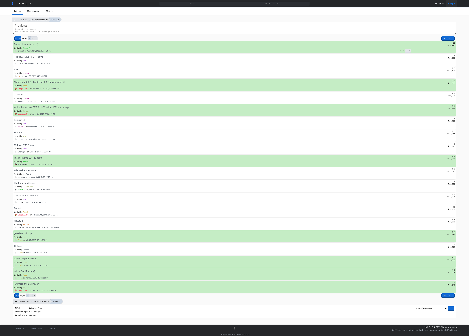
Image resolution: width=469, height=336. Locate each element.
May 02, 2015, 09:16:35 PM (37, 265)
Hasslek (26, 224)
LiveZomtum (23, 227)
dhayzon (26, 111)
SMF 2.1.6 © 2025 (432, 327)
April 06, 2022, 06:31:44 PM (36, 76)
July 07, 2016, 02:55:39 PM (35, 202)
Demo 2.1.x (20, 328)
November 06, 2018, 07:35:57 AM (41, 139)
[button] (33, 11)
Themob (21, 164)
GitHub (51, 328)
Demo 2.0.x (36, 328)
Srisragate (22, 152)
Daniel (25, 212)
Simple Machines (449, 327)
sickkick (21, 101)
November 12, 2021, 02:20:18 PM (41, 101)
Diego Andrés (23, 88)
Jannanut (21, 177)
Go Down (18, 38)
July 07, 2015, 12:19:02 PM (36, 240)
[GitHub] (29, 3)
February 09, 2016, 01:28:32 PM (45, 215)
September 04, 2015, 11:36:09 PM (45, 227)
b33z (20, 202)
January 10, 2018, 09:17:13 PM (41, 177)
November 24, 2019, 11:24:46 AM (41, 126)
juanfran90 (27, 174)
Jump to (418, 308)
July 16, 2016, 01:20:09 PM (39, 189)
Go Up (17, 295)
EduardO (21, 139)
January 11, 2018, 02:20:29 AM (40, 164)
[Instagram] (26, 3)
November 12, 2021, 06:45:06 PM (45, 88)
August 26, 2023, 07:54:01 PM (39, 51)
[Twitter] (23, 3)
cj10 (19, 63)
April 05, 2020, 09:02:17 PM (43, 114)
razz (19, 76)
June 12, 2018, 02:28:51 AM (41, 152)
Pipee (25, 86)
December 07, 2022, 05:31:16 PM (37, 63)
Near (25, 60)
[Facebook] (19, 3)
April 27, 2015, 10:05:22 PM (37, 278)
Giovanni (26, 250)
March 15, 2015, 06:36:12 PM (44, 290)
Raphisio (26, 73)
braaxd (21, 51)
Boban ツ (26, 48)
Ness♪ (25, 136)
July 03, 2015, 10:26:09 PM (36, 252)
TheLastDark (28, 186)
